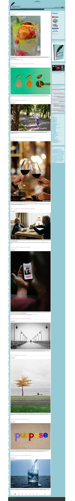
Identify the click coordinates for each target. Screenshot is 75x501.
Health (61, 155)
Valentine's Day (55, 161)
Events (35, 9)
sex (52, 160)
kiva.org (53, 122)
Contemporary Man (56, 151)
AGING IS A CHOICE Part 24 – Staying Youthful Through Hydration (21, 455)
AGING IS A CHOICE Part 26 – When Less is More (18, 355)
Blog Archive (39, 9)
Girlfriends (59, 154)
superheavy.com (54, 125)
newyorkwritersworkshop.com (56, 124)
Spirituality (55, 160)
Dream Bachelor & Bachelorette (56, 127)
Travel (53, 161)
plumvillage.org (54, 126)
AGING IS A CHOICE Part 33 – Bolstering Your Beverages (19, 11)
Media (29, 9)
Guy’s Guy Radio (25, 9)
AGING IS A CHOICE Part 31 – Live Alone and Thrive (19, 100)
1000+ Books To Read (55, 134)
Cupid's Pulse (54, 128)
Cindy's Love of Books (55, 135)
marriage (57, 157)
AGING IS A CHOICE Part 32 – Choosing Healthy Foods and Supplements (22, 63)
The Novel (20, 9)
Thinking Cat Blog (54, 140)
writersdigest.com (54, 119)
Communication (55, 149)
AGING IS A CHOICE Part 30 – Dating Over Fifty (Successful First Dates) (21, 137)
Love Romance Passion (55, 139)
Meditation (62, 157)
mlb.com (53, 118)
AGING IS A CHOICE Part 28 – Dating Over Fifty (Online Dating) (20, 247)
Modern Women (55, 158)
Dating (53, 152)
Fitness (62, 153)
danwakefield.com (54, 123)
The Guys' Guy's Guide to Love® (16, 7)
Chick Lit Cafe (54, 130)
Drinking (53, 153)
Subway (59, 160)
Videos (32, 9)
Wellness (60, 161)
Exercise (56, 153)
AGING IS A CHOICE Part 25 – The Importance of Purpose (20, 419)
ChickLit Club (54, 136)
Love (55, 157)
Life (53, 157)
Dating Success (58, 152)
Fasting (60, 153)
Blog (11, 9)
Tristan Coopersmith (55, 142)
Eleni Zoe (53, 138)
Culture (62, 151)
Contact (43, 9)
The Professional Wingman (56, 132)
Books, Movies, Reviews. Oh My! (56, 141)
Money (59, 158)
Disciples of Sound (54, 137)
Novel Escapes (54, 131)
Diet (63, 152)
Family (59, 153)
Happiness (56, 156)
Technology (61, 160)
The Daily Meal (54, 133)
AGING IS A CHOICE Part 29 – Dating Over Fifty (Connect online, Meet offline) (23, 208)
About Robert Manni (15, 9)
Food (54, 154)
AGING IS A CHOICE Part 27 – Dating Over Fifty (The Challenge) (21, 318)
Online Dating (56, 159)
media (59, 157)
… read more (21, 59)
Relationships (61, 159)
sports (57, 160)
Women (53, 162)
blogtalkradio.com (54, 120)
